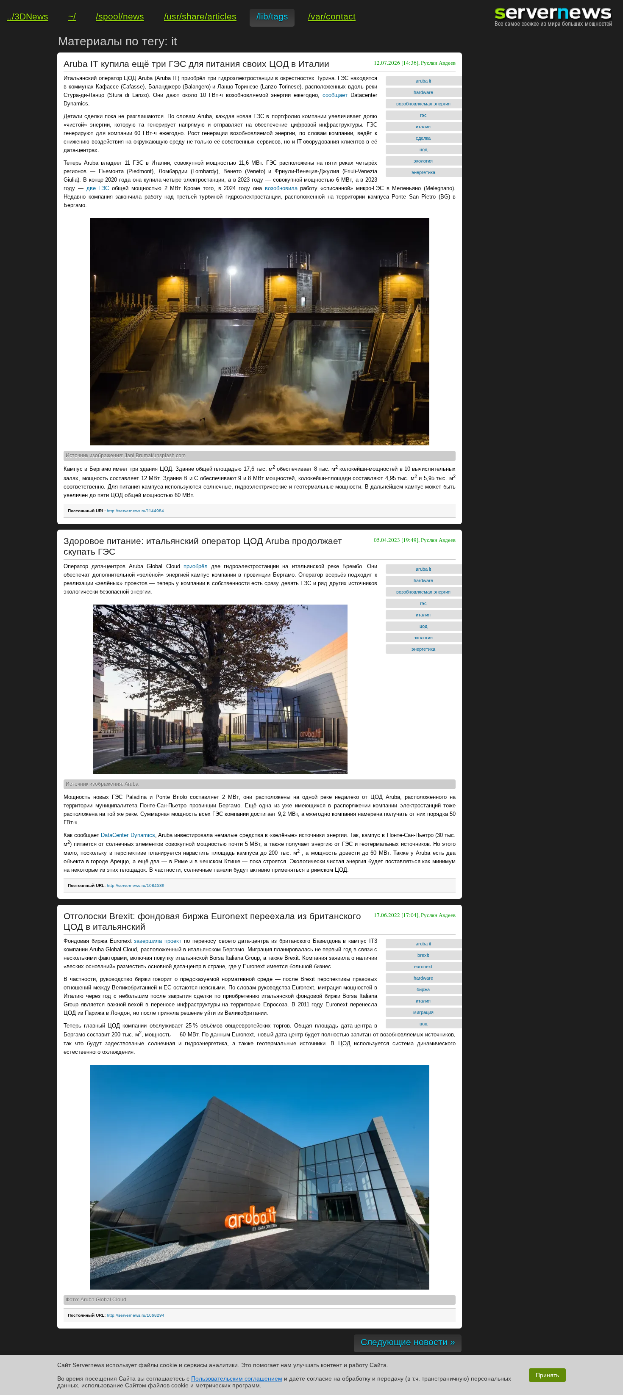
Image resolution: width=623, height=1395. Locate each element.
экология (423, 160)
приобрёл (196, 566)
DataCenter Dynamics (128, 835)
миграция (423, 1012)
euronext (423, 966)
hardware (423, 92)
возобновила (281, 188)
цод (423, 149)
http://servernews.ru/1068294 (135, 1315)
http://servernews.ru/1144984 (135, 510)
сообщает (335, 95)
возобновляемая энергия (423, 103)
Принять (547, 1375)
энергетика (423, 172)
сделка (423, 138)
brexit (423, 955)
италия (423, 126)
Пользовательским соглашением (236, 1378)
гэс (423, 115)
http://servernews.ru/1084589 (135, 885)
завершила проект (157, 941)
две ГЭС (97, 188)
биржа (423, 989)
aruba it (423, 80)
